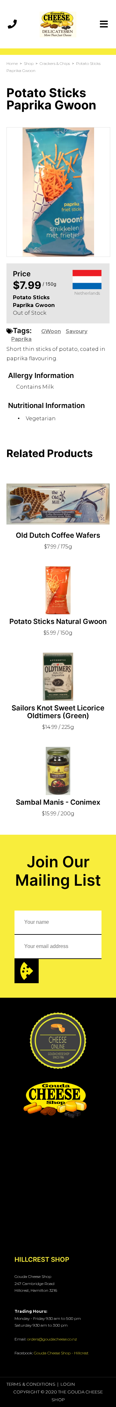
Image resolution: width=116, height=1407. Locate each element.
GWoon (51, 331)
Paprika (21, 339)
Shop (29, 63)
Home (12, 63)
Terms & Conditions (30, 1384)
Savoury (76, 331)
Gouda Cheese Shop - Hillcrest (61, 1353)
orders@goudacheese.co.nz (52, 1339)
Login (68, 1384)
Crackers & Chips (55, 63)
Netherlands (87, 293)
